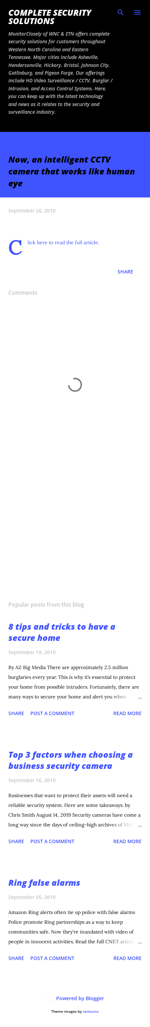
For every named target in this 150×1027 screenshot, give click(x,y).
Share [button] (125, 271)
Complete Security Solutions (49, 17)
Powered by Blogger (79, 998)
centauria (91, 1011)
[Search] (121, 12)
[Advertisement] (75, 529)
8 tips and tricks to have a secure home (61, 632)
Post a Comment (52, 713)
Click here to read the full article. (63, 242)
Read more (127, 713)
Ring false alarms (44, 882)
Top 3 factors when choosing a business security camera (70, 760)
